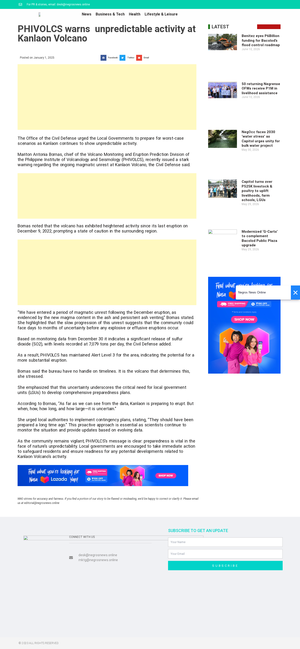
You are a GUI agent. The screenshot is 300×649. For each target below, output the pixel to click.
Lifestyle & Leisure (161, 14)
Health (134, 14)
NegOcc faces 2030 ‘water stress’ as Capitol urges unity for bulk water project (261, 139)
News (86, 14)
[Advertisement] (107, 97)
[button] (110, 58)
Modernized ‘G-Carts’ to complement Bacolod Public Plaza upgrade (260, 238)
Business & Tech (110, 14)
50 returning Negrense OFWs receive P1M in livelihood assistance (261, 88)
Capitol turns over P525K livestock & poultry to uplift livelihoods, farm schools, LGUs (257, 191)
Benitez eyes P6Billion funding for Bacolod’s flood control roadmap (261, 40)
